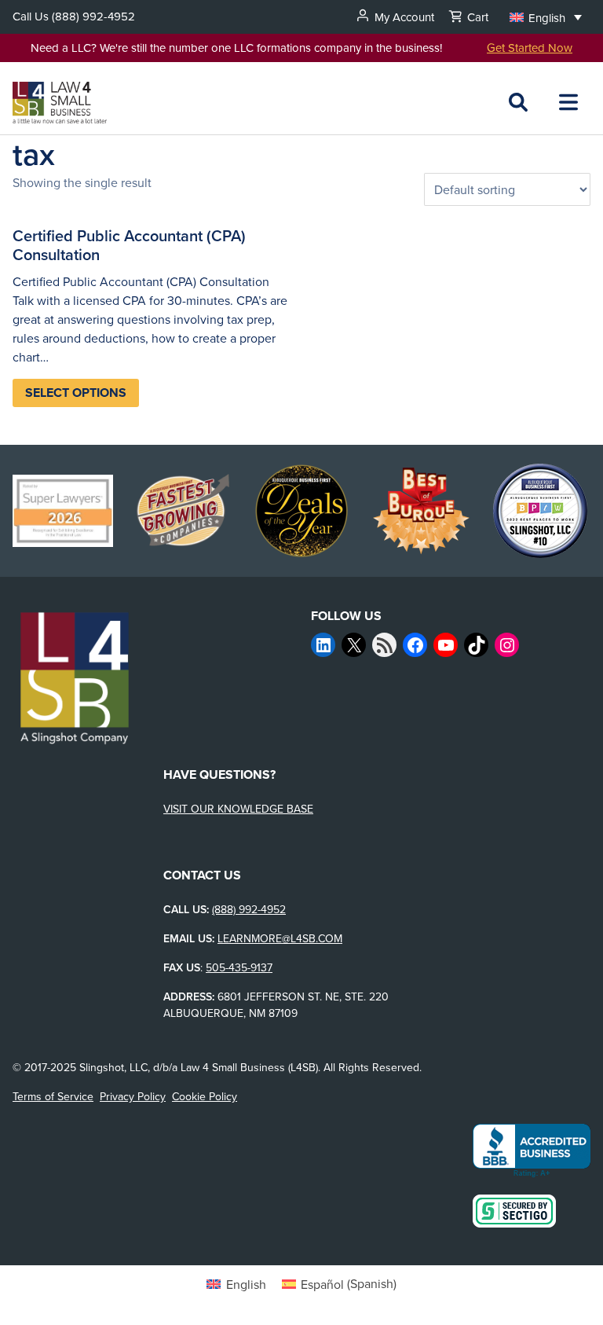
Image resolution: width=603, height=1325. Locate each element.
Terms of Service (53, 1096)
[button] (545, 17)
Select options (75, 393)
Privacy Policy (133, 1096)
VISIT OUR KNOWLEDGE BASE (238, 809)
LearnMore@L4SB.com (279, 938)
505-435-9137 (239, 967)
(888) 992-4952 (93, 16)
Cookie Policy (204, 1096)
